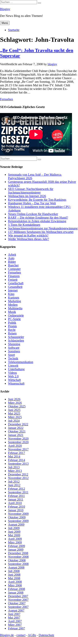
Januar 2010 (15, 510)
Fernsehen (6, 99)
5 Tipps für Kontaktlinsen (24, 224)
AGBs (32, 635)
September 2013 (18, 463)
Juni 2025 (14, 410)
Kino (11, 294)
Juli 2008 (14, 571)
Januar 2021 (15, 435)
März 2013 (15, 470)
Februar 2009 (16, 546)
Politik (12, 322)
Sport (11, 354)
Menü (5, 22)
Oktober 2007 (17, 603)
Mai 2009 (14, 535)
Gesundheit (15, 286)
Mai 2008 (14, 578)
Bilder (12, 261)
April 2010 (15, 503)
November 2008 (18, 556)
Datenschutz (46, 635)
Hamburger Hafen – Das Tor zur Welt (32, 203)
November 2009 (18, 513)
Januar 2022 (15, 428)
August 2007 (16, 610)
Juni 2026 (14, 399)
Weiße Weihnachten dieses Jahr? (28, 239)
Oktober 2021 (17, 431)
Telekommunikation (20, 362)
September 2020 (18, 442)
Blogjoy (5, 9)
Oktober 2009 (17, 517)
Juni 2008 (14, 574)
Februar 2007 (16, 628)
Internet (13, 290)
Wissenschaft (16, 383)
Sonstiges (14, 351)
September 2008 (18, 564)
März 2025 (15, 417)
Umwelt (13, 365)
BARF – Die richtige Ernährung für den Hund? (38, 217)
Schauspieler (16, 337)
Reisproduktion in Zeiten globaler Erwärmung (37, 221)
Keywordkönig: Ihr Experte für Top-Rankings (37, 199)
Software (13, 347)
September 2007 (18, 607)
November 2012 (18, 478)
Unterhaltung (16, 369)
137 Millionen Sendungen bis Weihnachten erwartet (40, 232)
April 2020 (15, 445)
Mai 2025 (14, 413)
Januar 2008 (15, 592)
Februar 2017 (16, 453)
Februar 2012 (16, 488)
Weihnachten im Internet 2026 (27, 196)
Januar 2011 (15, 499)
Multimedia (15, 308)
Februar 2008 (16, 589)
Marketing (14, 301)
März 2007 (15, 624)
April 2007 (15, 621)
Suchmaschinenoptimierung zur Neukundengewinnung (43, 228)
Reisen (12, 333)
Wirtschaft (14, 380)
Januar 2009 (15, 549)
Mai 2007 (14, 617)
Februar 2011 (16, 496)
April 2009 (15, 539)
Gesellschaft (15, 283)
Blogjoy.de (7, 635)
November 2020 (18, 438)
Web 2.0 (13, 376)
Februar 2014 (16, 460)
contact (20, 635)
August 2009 (16, 524)
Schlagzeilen (16, 340)
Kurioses (13, 297)
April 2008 (15, 581)
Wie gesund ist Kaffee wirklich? (28, 235)
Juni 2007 (14, 614)
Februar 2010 (16, 506)
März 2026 (15, 402)
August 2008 (16, 567)
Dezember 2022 (18, 424)
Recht (11, 329)
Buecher (13, 265)
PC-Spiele (14, 319)
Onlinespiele (16, 315)
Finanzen (14, 276)
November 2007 (18, 599)
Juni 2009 (14, 531)
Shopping (14, 344)
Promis (12, 326)
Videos (12, 372)
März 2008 (15, 585)
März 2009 (15, 542)
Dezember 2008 (18, 553)
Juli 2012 (14, 481)
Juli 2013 (14, 467)
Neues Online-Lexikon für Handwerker (33, 214)
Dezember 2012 (18, 474)
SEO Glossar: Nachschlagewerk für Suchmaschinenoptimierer (30, 190)
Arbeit (12, 254)
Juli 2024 (14, 420)
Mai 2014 (14, 456)
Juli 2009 (14, 528)
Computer (14, 269)
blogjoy (52, 64)
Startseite (13, 30)
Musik (12, 312)
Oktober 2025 (17, 406)
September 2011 (18, 492)
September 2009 (18, 521)
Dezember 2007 (18, 596)
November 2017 (18, 449)
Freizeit (12, 279)
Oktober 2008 (17, 560)
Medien (13, 304)
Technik (13, 358)
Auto (11, 258)
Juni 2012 (14, 485)
